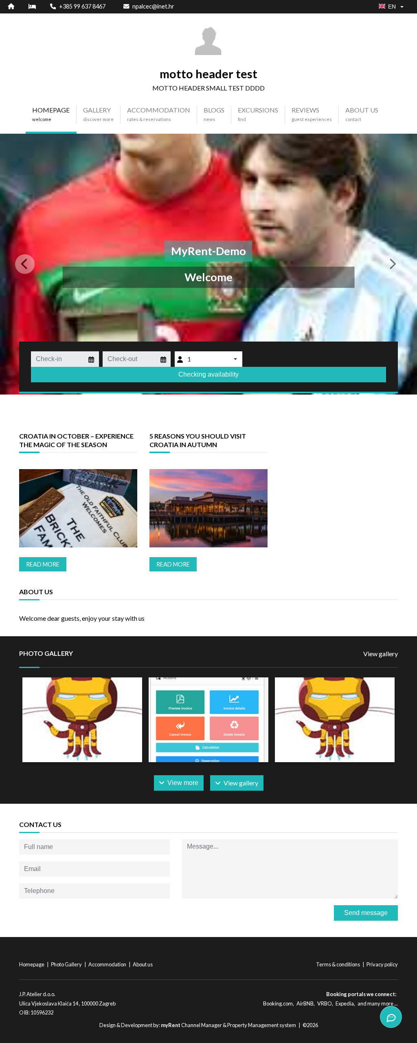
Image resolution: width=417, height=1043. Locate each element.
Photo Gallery (67, 964)
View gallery (380, 653)
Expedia (345, 1003)
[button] (31, 264)
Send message (366, 912)
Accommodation (107, 964)
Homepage (32, 964)
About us (143, 964)
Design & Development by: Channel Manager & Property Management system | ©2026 (208, 1025)
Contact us (40, 824)
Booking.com (278, 1003)
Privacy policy (382, 964)
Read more (42, 564)
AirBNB (305, 1003)
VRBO (324, 1003)
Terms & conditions (338, 964)
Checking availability (208, 374)
